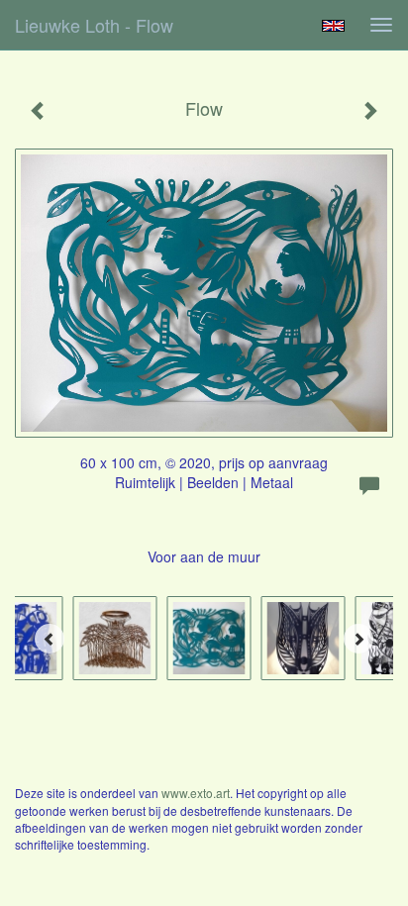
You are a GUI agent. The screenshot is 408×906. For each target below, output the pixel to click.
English (333, 26)
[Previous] (49, 639)
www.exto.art (195, 792)
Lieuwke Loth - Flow (94, 25)
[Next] (358, 639)
